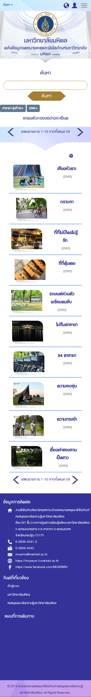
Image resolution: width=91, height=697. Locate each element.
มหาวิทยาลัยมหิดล (19, 594)
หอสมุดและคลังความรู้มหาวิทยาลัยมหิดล (32, 603)
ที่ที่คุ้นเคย (67, 263)
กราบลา (67, 201)
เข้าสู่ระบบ (13, 586)
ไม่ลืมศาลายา (67, 324)
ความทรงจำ (67, 419)
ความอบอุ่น (67, 386)
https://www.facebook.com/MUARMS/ (41, 567)
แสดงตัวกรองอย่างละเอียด (45, 118)
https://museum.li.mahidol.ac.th (37, 561)
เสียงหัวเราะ (66, 168)
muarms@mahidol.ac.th (31, 554)
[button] (66, 5)
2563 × (33, 108)
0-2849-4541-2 (26, 541)
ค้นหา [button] (7, 5)
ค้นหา (47, 96)
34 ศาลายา (67, 355)
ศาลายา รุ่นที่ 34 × (12, 108)
